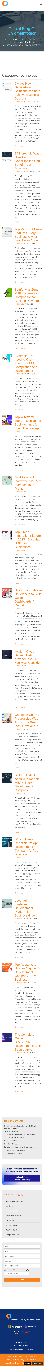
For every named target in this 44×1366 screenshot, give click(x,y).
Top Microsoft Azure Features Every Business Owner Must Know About (28, 234)
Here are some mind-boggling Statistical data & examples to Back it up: (20, 1127)
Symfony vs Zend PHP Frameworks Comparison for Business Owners (27, 295)
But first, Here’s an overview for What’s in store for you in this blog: (21, 1136)
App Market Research (13, 1215)
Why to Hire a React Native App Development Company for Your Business (27, 847)
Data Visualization (12, 1230)
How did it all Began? (11, 1144)
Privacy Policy (37, 1363)
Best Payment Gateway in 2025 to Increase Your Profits (28, 483)
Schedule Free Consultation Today (22, 1178)
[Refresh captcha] (27, 1270)
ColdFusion (10, 1220)
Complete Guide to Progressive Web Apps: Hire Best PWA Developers (28, 720)
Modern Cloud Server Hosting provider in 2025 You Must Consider (28, 657)
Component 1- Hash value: (16, 1150)
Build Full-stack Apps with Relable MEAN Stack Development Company (27, 782)
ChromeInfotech (23, 1346)
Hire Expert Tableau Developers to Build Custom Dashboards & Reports (28, 598)
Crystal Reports (11, 1225)
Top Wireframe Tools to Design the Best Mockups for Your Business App (28, 422)
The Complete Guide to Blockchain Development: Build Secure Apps (28, 1042)
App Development (12, 1211)
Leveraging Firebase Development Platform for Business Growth (26, 908)
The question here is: (11, 1131)
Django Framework (12, 1235)
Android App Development (15, 1201)
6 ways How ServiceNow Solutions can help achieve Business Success (27, 91)
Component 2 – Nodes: (15, 1154)
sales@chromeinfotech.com (23, 1349)
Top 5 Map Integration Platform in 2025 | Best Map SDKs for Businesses (28, 539)
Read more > (20, 146)
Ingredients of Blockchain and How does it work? (21, 1147)
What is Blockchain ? (11, 1141)
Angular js (9, 1206)
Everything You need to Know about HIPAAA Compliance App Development (26, 363)
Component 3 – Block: (14, 1157)
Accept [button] (27, 1363)
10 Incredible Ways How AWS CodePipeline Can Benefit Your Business (28, 161)
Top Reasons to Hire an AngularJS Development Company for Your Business (27, 972)
